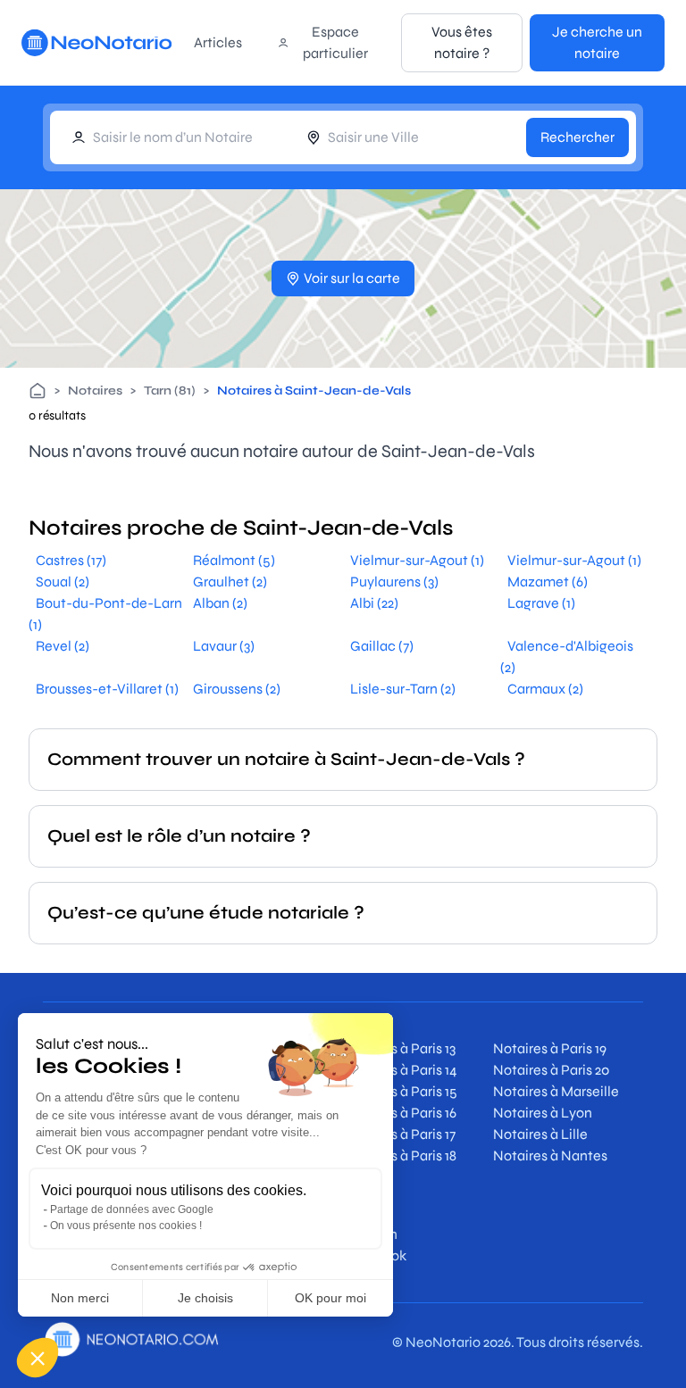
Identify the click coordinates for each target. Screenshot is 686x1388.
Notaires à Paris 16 (399, 1112)
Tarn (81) (170, 390)
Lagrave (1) (541, 602)
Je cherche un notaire (597, 42)
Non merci (80, 1298)
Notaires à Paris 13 (399, 1048)
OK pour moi (330, 1298)
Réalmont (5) (234, 560)
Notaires (95, 390)
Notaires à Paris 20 (551, 1069)
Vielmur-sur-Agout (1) (417, 560)
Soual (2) (62, 581)
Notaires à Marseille (556, 1091)
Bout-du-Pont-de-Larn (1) (105, 613)
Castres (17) (71, 560)
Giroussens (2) (236, 688)
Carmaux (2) (545, 688)
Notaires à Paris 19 (550, 1048)
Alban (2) (220, 602)
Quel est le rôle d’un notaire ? (179, 836)
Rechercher (577, 137)
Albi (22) (374, 602)
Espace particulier (335, 42)
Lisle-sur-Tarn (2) (403, 688)
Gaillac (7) (382, 645)
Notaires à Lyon (542, 1112)
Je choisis (205, 1298)
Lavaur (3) (224, 645)
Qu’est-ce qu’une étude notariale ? (205, 913)
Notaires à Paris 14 (400, 1069)
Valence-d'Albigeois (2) (566, 656)
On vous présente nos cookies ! (126, 1225)
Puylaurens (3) (394, 581)
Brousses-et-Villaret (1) (107, 688)
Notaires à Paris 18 (399, 1155)
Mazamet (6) (547, 581)
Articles (218, 42)
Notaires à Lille (540, 1134)
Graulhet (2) (230, 581)
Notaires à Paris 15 (400, 1091)
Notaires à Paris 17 (399, 1134)
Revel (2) (62, 645)
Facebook (374, 1255)
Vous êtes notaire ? (461, 42)
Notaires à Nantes (550, 1155)
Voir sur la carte (352, 278)
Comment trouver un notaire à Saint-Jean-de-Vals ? (286, 759)
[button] (37, 1357)
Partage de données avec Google (131, 1209)
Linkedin (370, 1234)
